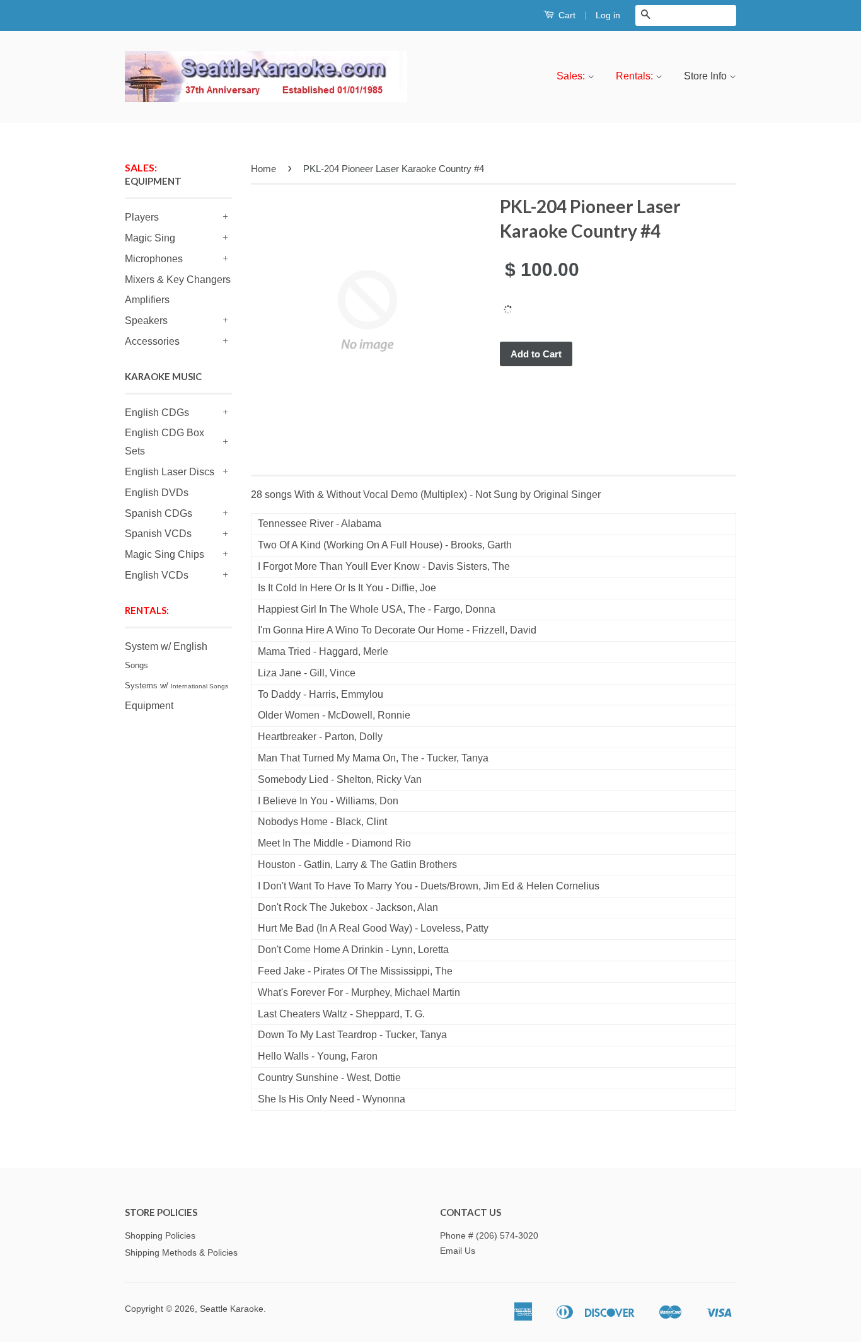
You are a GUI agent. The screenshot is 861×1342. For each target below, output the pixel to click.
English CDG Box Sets (164, 441)
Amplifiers (147, 299)
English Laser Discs (169, 471)
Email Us (457, 1251)
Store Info (706, 76)
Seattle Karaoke (231, 1309)
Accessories (152, 341)
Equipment (149, 705)
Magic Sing (150, 238)
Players (142, 217)
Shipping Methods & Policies (181, 1253)
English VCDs (156, 575)
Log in (608, 15)
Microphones (154, 258)
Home (263, 168)
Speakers (146, 320)
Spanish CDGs (158, 513)
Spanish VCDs (158, 533)
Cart (565, 15)
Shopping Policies (160, 1236)
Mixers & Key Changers (178, 279)
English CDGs (157, 412)
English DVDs (156, 492)
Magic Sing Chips (164, 554)
